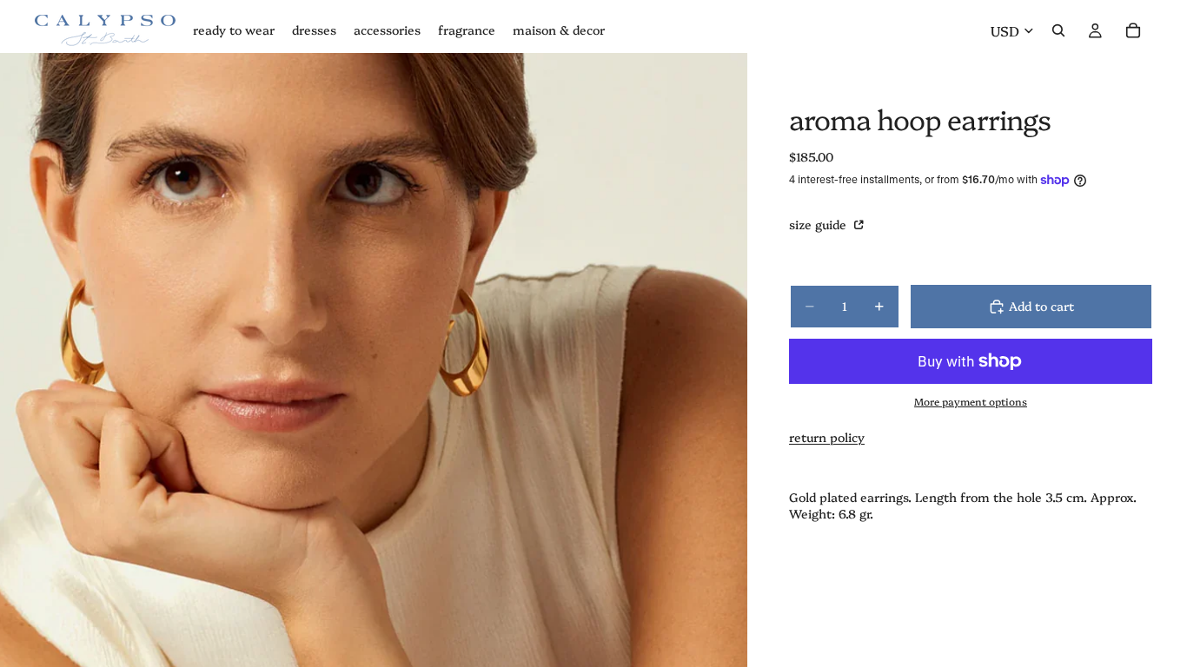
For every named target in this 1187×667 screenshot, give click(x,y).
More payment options (970, 401)
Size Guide (819, 224)
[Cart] (1133, 30)
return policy (827, 437)
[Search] (1058, 30)
